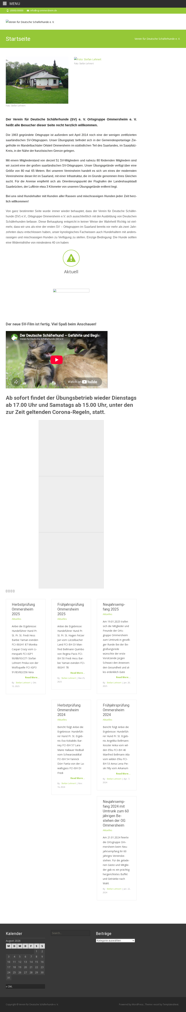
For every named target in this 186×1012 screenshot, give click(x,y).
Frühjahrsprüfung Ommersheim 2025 (70, 609)
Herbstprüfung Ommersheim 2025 (23, 609)
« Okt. (9, 986)
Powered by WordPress (131, 1004)
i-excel (156, 1004)
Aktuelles (16, 618)
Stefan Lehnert (23, 682)
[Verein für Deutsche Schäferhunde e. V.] (27, 21)
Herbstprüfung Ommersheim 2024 (68, 710)
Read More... (32, 677)
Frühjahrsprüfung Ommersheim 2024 (116, 710)
